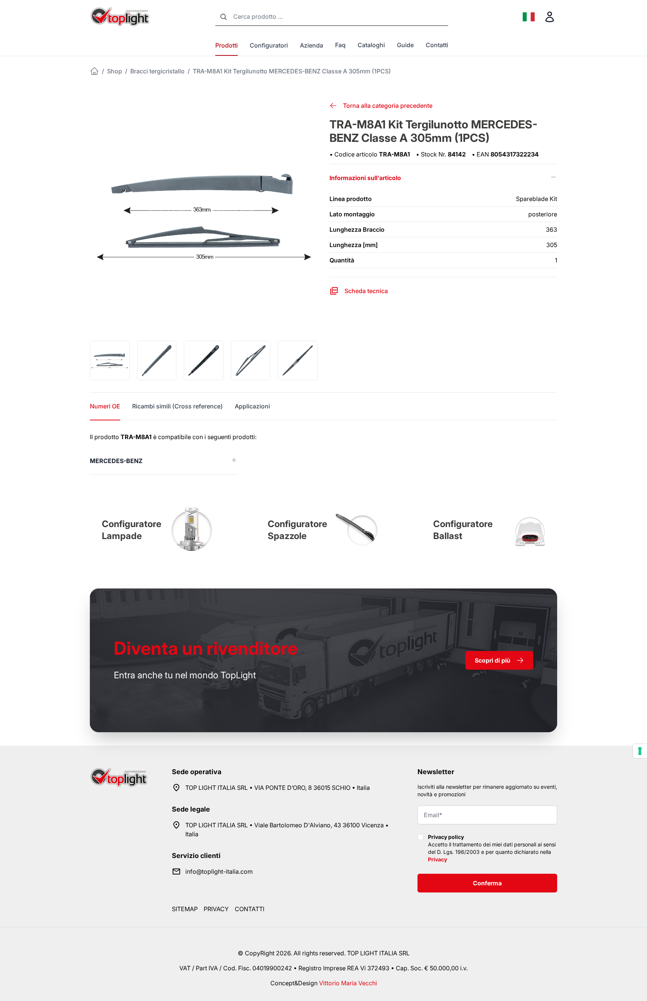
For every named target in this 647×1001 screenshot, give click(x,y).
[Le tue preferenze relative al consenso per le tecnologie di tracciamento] (640, 751)
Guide (405, 45)
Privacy (437, 859)
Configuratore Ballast (463, 529)
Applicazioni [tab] (252, 406)
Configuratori (269, 45)
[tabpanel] (323, 453)
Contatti (437, 45)
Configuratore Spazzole (297, 529)
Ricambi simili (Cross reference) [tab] (177, 406)
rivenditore (206, 648)
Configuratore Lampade (131, 529)
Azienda (311, 45)
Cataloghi (371, 45)
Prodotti (226, 45)
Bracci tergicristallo (157, 71)
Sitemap (185, 909)
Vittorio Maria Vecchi (348, 983)
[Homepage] (94, 71)
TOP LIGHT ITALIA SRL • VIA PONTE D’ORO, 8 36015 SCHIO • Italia (277, 787)
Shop (114, 71)
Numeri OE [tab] (105, 406)
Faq (340, 45)
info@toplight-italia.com (219, 871)
